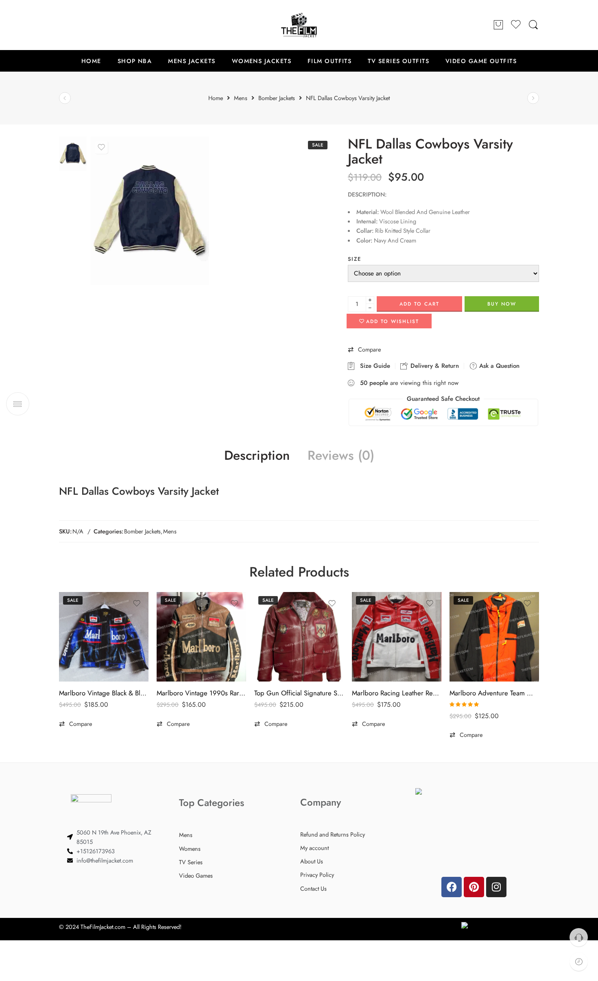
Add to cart (419, 304)
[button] (364, 350)
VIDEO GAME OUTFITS (481, 61)
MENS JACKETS (191, 61)
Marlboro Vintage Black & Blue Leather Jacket (103, 693)
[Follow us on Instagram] (96, 25)
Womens (190, 848)
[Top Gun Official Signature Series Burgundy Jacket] (299, 637)
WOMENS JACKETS (261, 61)
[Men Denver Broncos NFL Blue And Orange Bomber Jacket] (65, 98)
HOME (91, 61)
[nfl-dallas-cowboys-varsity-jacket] (73, 153)
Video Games (196, 875)
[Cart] (498, 25)
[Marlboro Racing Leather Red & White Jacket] (396, 637)
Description (257, 455)
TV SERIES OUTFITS (398, 61)
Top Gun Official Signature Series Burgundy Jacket (299, 693)
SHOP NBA (135, 61)
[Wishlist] (101, 147)
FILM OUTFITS (329, 61)
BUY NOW (501, 304)
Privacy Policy (317, 874)
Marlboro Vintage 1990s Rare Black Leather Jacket (201, 693)
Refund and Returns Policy (332, 834)
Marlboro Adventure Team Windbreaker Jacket (494, 693)
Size (354, 259)
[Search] (533, 25)
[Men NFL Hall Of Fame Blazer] (533, 98)
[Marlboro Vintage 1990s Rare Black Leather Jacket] (201, 637)
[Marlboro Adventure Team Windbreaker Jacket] (494, 637)
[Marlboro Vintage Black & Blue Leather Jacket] (103, 637)
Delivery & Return (433, 365)
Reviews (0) (341, 455)
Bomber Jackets (142, 531)
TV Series (191, 862)
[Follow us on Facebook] (63, 25)
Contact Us (313, 888)
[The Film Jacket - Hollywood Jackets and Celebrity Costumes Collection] (299, 25)
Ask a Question (498, 365)
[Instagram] (496, 887)
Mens (170, 531)
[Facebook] (451, 887)
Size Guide (373, 365)
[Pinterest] (474, 887)
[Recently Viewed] (579, 962)
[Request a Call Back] (579, 937)
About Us (311, 861)
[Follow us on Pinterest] (79, 25)
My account (314, 847)
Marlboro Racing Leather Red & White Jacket (396, 693)
